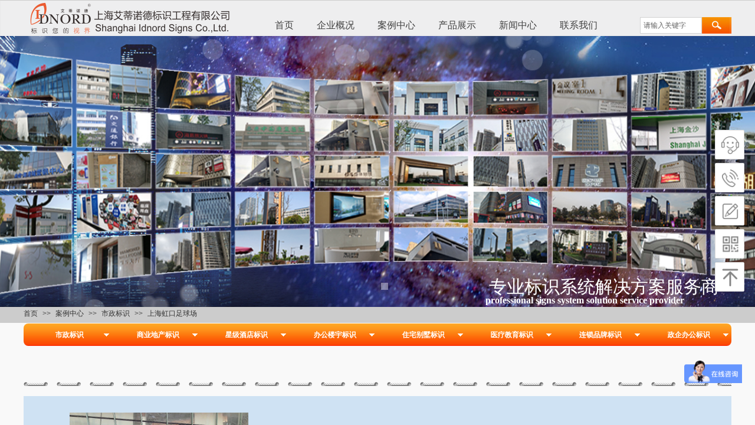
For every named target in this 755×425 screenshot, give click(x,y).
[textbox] (671, 25)
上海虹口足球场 (172, 313)
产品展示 (457, 25)
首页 (284, 25)
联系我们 (579, 25)
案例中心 (396, 25)
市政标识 (115, 313)
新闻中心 (518, 25)
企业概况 (335, 25)
